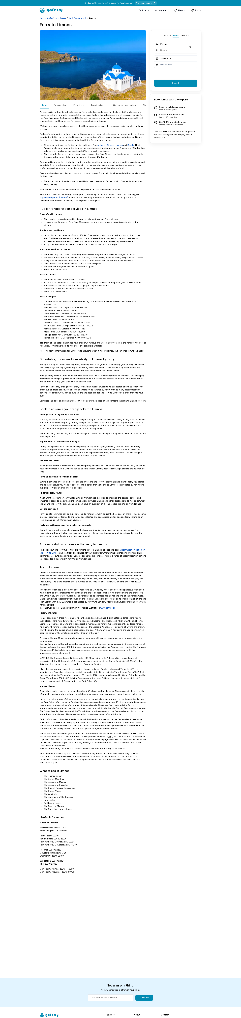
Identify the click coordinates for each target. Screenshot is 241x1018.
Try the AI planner (144, 3)
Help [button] (180, 10)
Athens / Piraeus (106, 145)
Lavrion (119, 145)
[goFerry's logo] (52, 10)
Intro (44, 105)
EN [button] (196, 10)
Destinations (52, 18)
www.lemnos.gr (107, 608)
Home (42, 18)
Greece (63, 18)
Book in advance (98, 105)
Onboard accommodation (124, 105)
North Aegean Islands (77, 18)
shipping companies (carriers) (54, 197)
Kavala (130, 145)
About (145, 105)
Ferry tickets (78, 105)
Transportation (60, 105)
